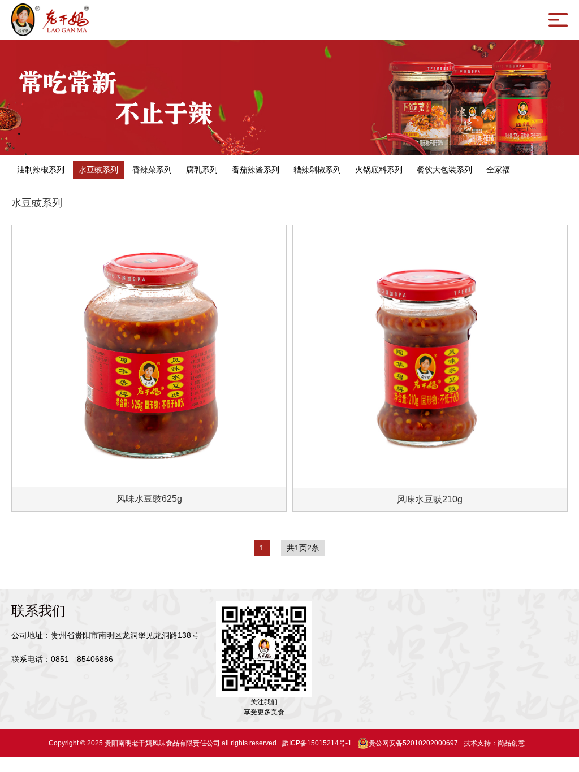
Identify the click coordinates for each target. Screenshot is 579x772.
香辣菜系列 (152, 169)
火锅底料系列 (379, 169)
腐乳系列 (202, 169)
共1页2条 (303, 547)
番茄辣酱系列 (255, 169)
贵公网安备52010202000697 (413, 743)
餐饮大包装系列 (444, 169)
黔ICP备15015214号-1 (317, 743)
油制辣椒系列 (40, 169)
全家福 (498, 169)
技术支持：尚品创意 (494, 743)
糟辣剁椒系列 (317, 169)
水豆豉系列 (98, 169)
